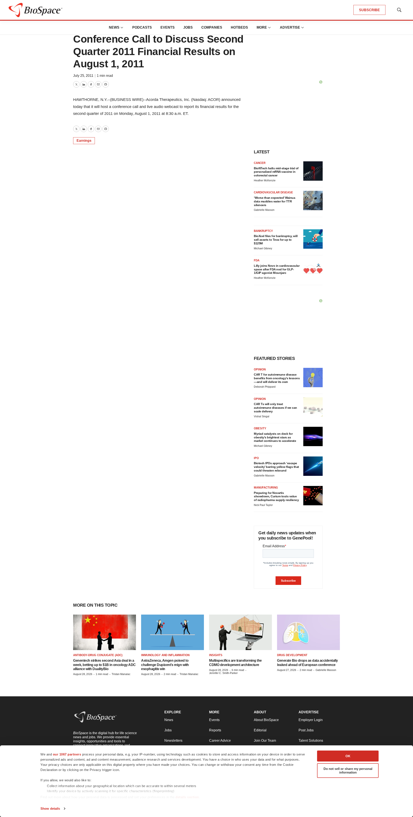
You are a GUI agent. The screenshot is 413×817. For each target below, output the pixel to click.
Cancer (259, 163)
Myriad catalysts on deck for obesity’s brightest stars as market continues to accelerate (275, 437)
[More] (122, 27)
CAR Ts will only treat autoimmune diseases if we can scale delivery (275, 407)
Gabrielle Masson (264, 209)
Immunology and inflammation (165, 655)
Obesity (260, 428)
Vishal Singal (261, 416)
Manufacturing (266, 487)
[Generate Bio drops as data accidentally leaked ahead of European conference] (308, 632)
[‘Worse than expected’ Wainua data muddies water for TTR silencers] (313, 200)
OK (347, 756)
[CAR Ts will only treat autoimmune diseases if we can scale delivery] (313, 407)
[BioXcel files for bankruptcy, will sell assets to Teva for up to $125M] (313, 239)
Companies (211, 27)
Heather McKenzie (265, 180)
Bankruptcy (263, 231)
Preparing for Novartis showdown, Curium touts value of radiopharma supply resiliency (276, 496)
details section (187, 797)
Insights (215, 655)
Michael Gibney (263, 248)
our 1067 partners (67, 754)
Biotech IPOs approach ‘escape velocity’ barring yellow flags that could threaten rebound (276, 466)
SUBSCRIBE (369, 10)
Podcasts (142, 27)
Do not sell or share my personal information (348, 770)
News (114, 27)
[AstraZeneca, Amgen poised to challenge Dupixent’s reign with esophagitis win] (172, 632)
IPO (256, 458)
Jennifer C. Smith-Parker (223, 673)
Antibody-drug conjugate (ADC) (97, 655)
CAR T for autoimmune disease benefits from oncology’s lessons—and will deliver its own (277, 378)
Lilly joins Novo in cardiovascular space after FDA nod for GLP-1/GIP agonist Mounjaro (276, 269)
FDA (256, 260)
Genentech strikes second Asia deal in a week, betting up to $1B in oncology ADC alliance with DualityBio (104, 665)
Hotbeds (239, 27)
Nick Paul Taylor (263, 505)
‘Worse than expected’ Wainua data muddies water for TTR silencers (274, 201)
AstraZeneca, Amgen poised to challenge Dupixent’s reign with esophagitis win (165, 665)
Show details (50, 808)
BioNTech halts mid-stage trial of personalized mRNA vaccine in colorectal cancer (276, 171)
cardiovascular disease (273, 192)
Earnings (84, 140)
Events (167, 27)
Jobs (188, 27)
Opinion (260, 369)
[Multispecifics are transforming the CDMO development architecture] (240, 632)
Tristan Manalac (121, 674)
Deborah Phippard (265, 386)
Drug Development (292, 655)
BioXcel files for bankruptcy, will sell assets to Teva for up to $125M (275, 239)
